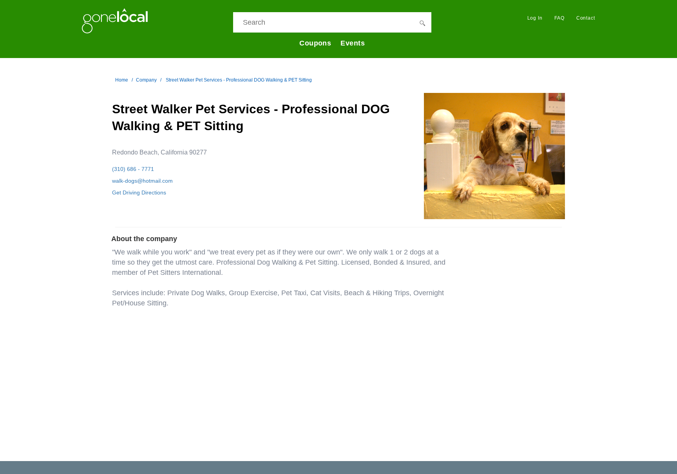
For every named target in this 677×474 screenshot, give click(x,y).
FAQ (559, 18)
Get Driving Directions (139, 192)
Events (352, 43)
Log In (535, 18)
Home (121, 80)
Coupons (315, 43)
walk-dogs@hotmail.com (142, 181)
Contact (585, 18)
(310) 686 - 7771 (133, 169)
